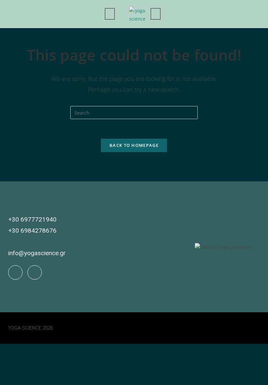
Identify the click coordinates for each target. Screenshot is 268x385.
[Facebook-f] (15, 272)
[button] (110, 14)
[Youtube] (34, 272)
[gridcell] (97, 253)
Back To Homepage (134, 145)
